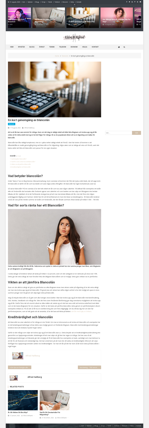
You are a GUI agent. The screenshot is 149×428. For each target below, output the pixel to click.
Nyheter (30, 2)
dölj (18, 156)
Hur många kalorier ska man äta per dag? (93, 20)
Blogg (37, 2)
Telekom (57, 2)
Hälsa (72, 2)
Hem (23, 2)
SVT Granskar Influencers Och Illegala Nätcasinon (125, 20)
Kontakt (79, 2)
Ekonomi (65, 2)
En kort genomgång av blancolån (58, 22)
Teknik (50, 2)
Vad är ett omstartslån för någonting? (21, 20)
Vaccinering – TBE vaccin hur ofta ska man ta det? (90, 367)
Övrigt (43, 2)
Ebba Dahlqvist (28, 415)
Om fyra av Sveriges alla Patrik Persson (21, 367)
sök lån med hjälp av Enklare (81, 311)
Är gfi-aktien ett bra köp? (18, 412)
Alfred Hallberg (29, 128)
